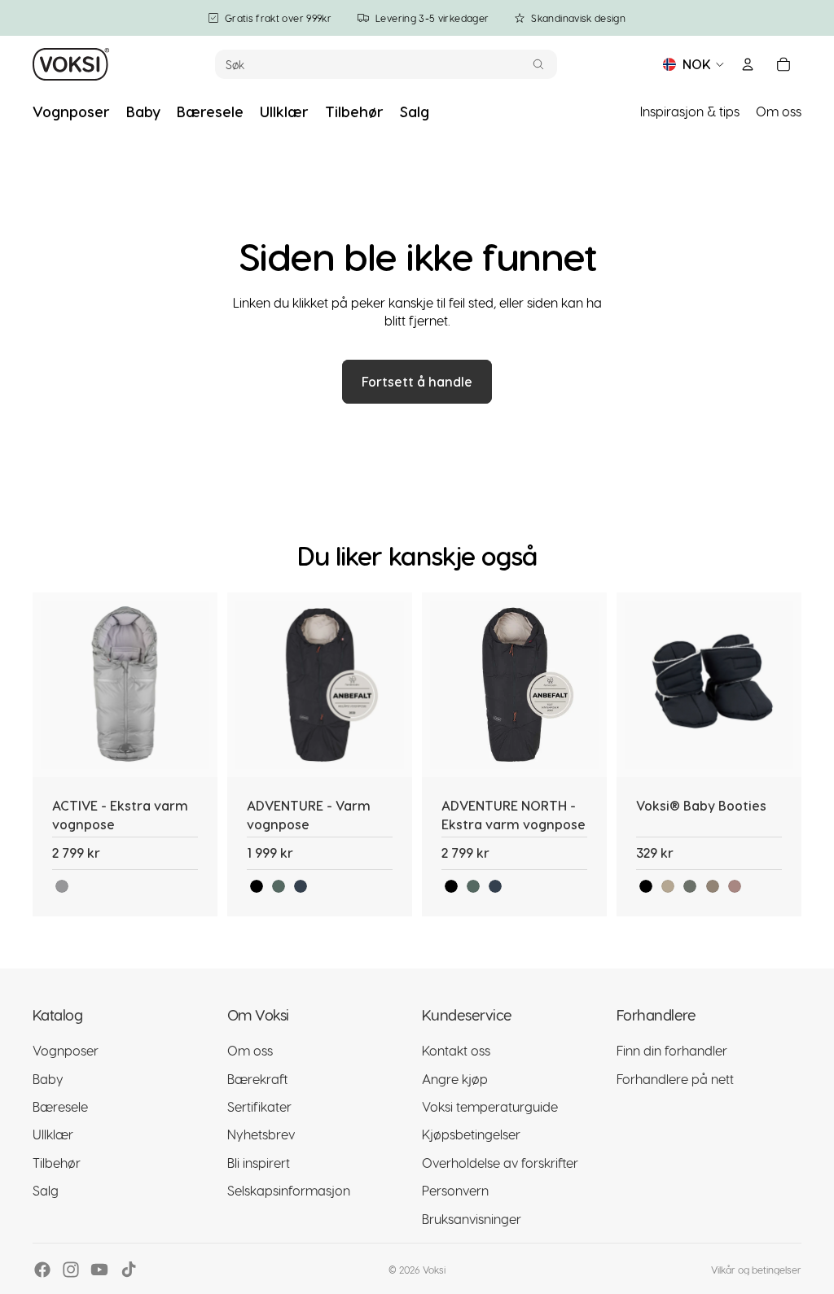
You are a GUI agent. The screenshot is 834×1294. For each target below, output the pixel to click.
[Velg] (192, 752)
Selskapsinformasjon (288, 1190)
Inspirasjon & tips (690, 111)
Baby (48, 1078)
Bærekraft (257, 1078)
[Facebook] (42, 1269)
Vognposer (66, 1050)
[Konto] (748, 64)
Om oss (778, 111)
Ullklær (53, 1134)
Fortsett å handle (417, 381)
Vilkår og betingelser (756, 1269)
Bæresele (60, 1106)
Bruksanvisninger (471, 1218)
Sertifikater (259, 1106)
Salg (46, 1190)
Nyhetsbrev (261, 1134)
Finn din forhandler (672, 1050)
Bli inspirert (258, 1162)
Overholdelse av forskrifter (500, 1162)
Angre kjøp (455, 1078)
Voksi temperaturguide (490, 1106)
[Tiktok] (128, 1269)
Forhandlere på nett (675, 1078)
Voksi (434, 1269)
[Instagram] (71, 1269)
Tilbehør (57, 1162)
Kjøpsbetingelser (471, 1134)
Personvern (455, 1190)
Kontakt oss (456, 1050)
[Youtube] (99, 1269)
